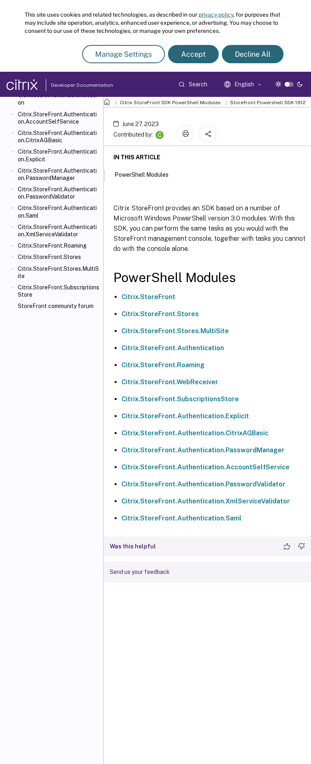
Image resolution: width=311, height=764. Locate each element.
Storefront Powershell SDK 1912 (268, 102)
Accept (193, 54)
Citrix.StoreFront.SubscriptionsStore (58, 291)
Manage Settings (123, 54)
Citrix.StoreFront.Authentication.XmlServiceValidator (57, 231)
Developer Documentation (69, 85)
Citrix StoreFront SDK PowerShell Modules (170, 102)
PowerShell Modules (141, 174)
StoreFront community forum (56, 306)
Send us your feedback (140, 572)
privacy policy (215, 14)
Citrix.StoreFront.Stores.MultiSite (58, 272)
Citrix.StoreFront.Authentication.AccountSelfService (57, 118)
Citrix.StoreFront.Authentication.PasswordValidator (57, 193)
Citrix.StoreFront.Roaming (52, 245)
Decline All (253, 54)
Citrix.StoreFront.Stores (49, 257)
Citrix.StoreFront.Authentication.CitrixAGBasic (57, 136)
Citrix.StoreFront (148, 297)
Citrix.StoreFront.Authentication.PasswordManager (57, 174)
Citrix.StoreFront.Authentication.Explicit (57, 155)
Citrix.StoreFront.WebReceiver (169, 382)
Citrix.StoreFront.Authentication (57, 99)
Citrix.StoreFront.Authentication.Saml (57, 211)
